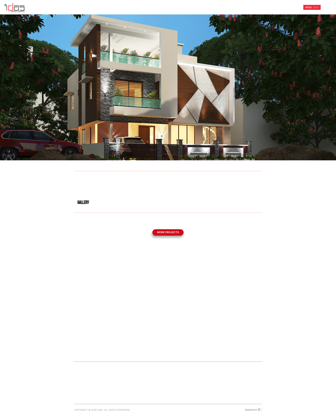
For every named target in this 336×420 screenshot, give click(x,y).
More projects (168, 232)
